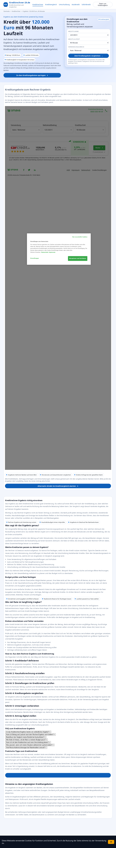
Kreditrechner (38, 4)
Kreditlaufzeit (74, 39)
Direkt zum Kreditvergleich (103, 4)
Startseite (7, 11)
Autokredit (76, 4)
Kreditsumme (73, 31)
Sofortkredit (86, 4)
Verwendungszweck (76, 47)
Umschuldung (64, 4)
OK (111, 842)
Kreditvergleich (51, 4)
